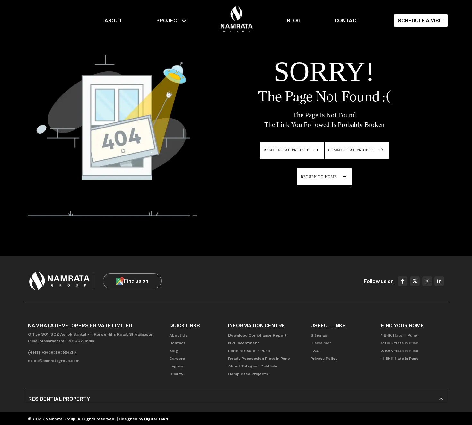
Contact (177, 343)
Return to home (319, 177)
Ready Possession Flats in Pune (259, 358)
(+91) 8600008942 (52, 353)
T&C (314, 350)
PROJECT (168, 20)
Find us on (136, 281)
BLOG (294, 20)
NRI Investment (243, 343)
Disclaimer (320, 343)
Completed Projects (248, 373)
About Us (178, 335)
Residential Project (287, 150)
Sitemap (318, 335)
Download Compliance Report (257, 335)
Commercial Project (351, 150)
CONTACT (347, 20)
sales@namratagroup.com (53, 360)
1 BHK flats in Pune (399, 335)
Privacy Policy (323, 358)
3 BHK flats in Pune (399, 350)
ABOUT (113, 20)
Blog (173, 350)
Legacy (176, 366)
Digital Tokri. (156, 418)
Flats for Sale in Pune (249, 350)
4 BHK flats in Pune (400, 358)
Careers (177, 358)
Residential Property (59, 399)
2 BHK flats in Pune (399, 343)
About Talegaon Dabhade (253, 366)
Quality (176, 373)
